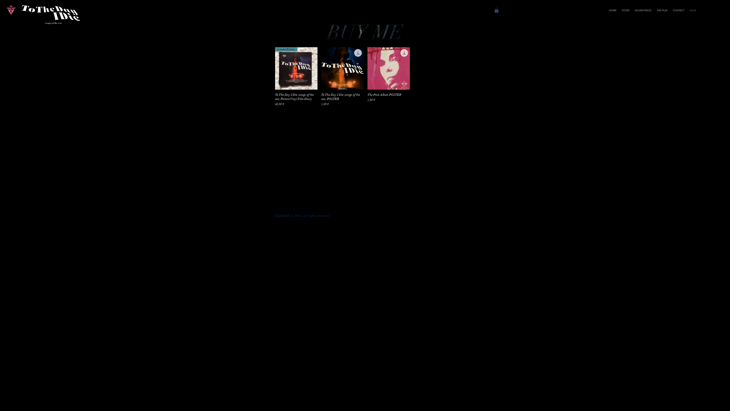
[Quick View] (342, 68)
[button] (496, 10)
